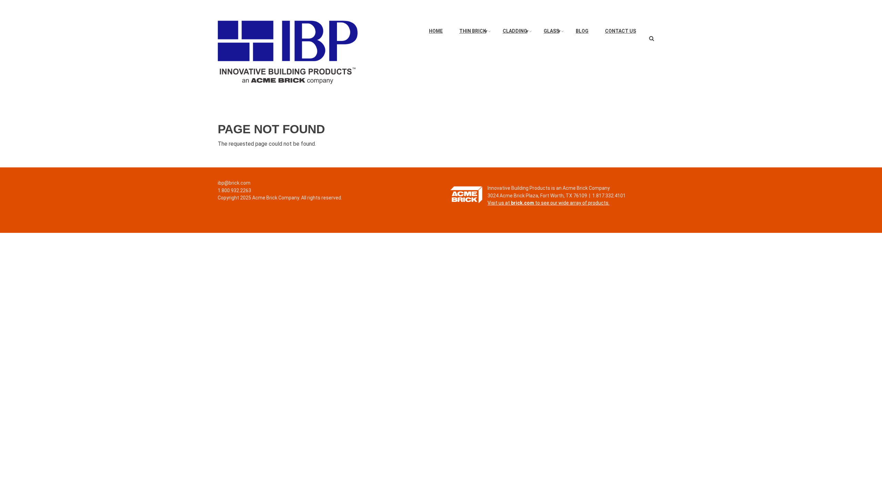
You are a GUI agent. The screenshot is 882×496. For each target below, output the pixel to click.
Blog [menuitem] (582, 31)
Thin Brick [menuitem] (474, 32)
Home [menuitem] (436, 31)
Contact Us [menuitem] (620, 31)
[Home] (288, 52)
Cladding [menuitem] (516, 32)
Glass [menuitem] (553, 32)
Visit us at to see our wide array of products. (548, 203)
